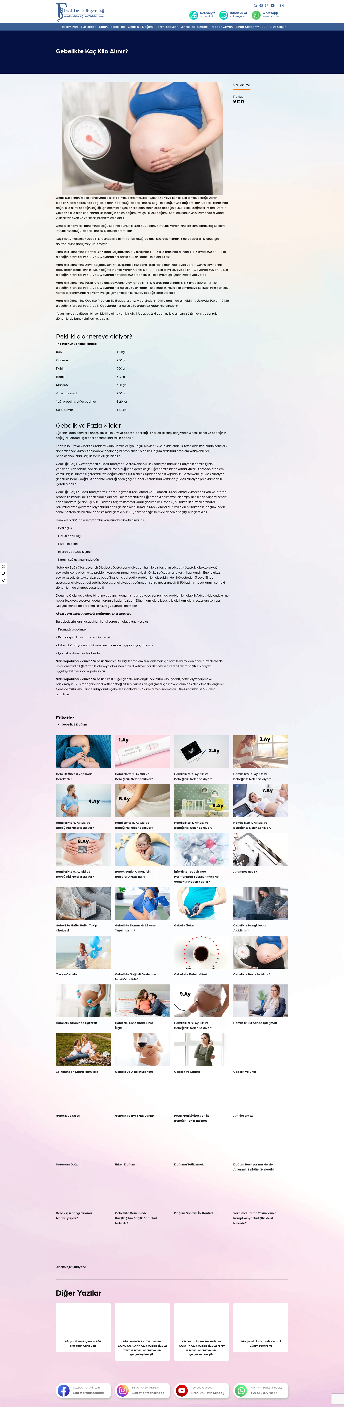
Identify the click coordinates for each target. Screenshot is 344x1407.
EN (282, 5)
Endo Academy (247, 26)
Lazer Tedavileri (167, 26)
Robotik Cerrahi (222, 26)
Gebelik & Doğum (140, 26)
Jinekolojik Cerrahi (194, 26)
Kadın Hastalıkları (112, 26)
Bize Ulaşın (278, 26)
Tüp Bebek (88, 26)
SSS (264, 26)
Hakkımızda (69, 26)
